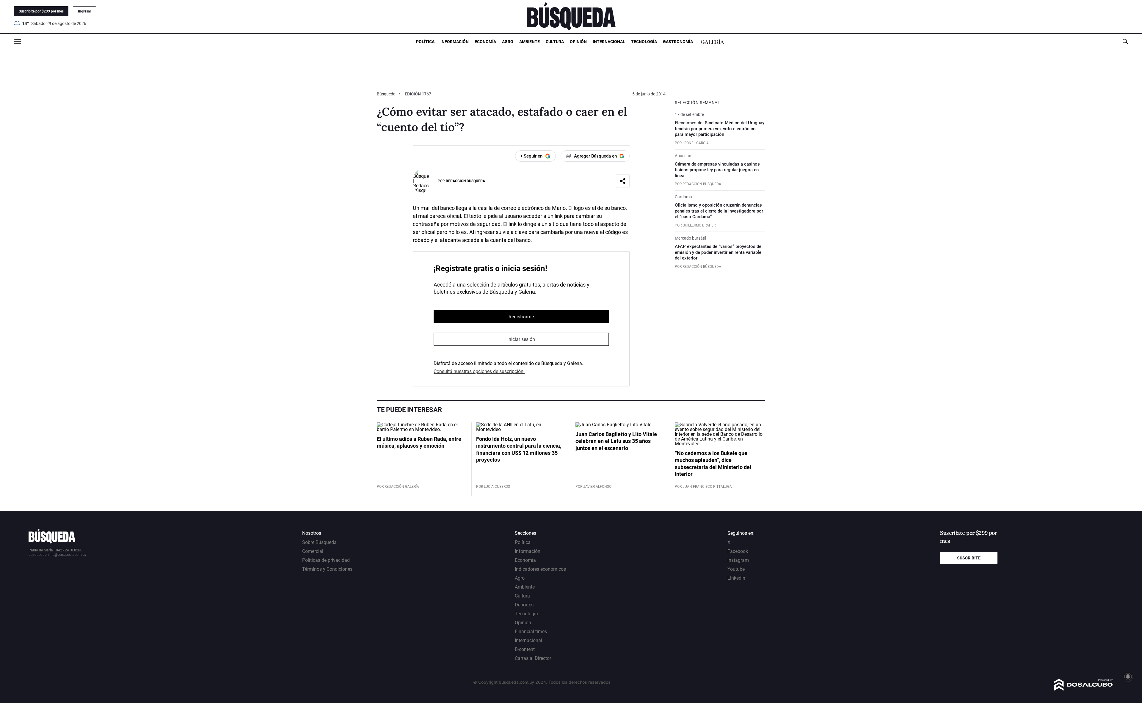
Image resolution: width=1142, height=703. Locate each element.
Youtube (736, 569)
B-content (525, 649)
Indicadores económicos (540, 569)
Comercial (312, 551)
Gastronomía (678, 41)
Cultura (555, 41)
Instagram (738, 560)
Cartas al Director (533, 658)
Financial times (531, 631)
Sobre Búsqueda (319, 542)
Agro (507, 41)
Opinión (578, 41)
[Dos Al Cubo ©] (1083, 689)
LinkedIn (736, 578)
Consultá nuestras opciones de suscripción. (479, 371)
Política (425, 41)
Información (454, 41)
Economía (485, 41)
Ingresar (84, 11)
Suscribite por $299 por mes (41, 11)
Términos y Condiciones (327, 569)
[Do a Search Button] (1125, 41)
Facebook (737, 551)
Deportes (524, 605)
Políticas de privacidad (326, 560)
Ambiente (529, 41)
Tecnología (644, 41)
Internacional (609, 41)
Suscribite (969, 558)
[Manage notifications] (1128, 676)
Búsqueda (386, 94)
